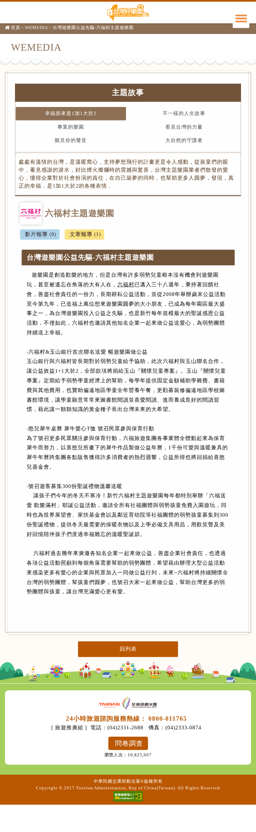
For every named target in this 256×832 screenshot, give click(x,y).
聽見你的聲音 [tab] (71, 140)
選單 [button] (241, 19)
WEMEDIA (36, 27)
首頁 (15, 27)
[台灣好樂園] (128, 12)
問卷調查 (129, 743)
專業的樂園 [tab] (70, 127)
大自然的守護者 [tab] (184, 140)
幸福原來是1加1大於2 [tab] (71, 113)
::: (7, 45)
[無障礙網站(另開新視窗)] (128, 796)
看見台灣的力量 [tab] (184, 127)
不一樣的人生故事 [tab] (184, 113)
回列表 (128, 649)
